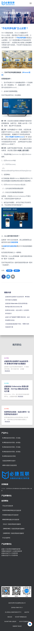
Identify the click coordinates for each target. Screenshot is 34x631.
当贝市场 (8, 488)
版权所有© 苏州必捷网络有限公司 (17, 603)
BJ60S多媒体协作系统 (9, 456)
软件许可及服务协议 (24, 621)
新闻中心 (17, 270)
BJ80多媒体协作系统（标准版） (11, 442)
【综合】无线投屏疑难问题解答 (11, 524)
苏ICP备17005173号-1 (17, 607)
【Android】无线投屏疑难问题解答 (13, 533)
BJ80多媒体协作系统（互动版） (11, 438)
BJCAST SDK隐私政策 (21, 617)
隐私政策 (10, 617)
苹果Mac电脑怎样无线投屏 (10, 515)
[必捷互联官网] (8, 3)
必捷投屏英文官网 (25, 488)
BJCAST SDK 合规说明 (10, 621)
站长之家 (12, 488)
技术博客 (9, 270)
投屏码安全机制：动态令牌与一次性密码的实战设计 (17, 413)
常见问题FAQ (6, 538)
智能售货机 (16, 488)
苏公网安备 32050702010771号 (13, 612)
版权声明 (26, 612)
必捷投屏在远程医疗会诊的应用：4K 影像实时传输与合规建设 (17, 362)
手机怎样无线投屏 (7, 506)
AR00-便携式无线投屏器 (9, 465)
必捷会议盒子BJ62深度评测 (9, 553)
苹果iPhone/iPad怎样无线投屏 (11, 510)
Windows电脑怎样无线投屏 (10, 519)
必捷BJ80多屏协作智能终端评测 (10, 549)
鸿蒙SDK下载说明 (17, 626)
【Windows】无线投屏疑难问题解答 (13, 528)
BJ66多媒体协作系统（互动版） (11, 447)
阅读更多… (8, 371)
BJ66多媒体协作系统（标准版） (11, 451)
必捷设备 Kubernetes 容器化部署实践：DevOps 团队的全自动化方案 (16, 388)
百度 (20, 488)
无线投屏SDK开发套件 (8, 460)
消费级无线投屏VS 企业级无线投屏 (11, 551)
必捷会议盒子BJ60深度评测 (9, 555)
